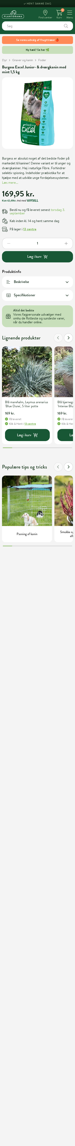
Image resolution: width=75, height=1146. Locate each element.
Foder (42, 60)
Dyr (4, 60)
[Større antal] (66, 243)
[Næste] (68, 337)
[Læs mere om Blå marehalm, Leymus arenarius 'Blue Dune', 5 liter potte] (27, 372)
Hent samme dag (39, 3)
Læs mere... (10, 182)
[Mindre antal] (9, 243)
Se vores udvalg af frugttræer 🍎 (37, 40)
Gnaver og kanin (22, 60)
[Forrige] (58, 337)
